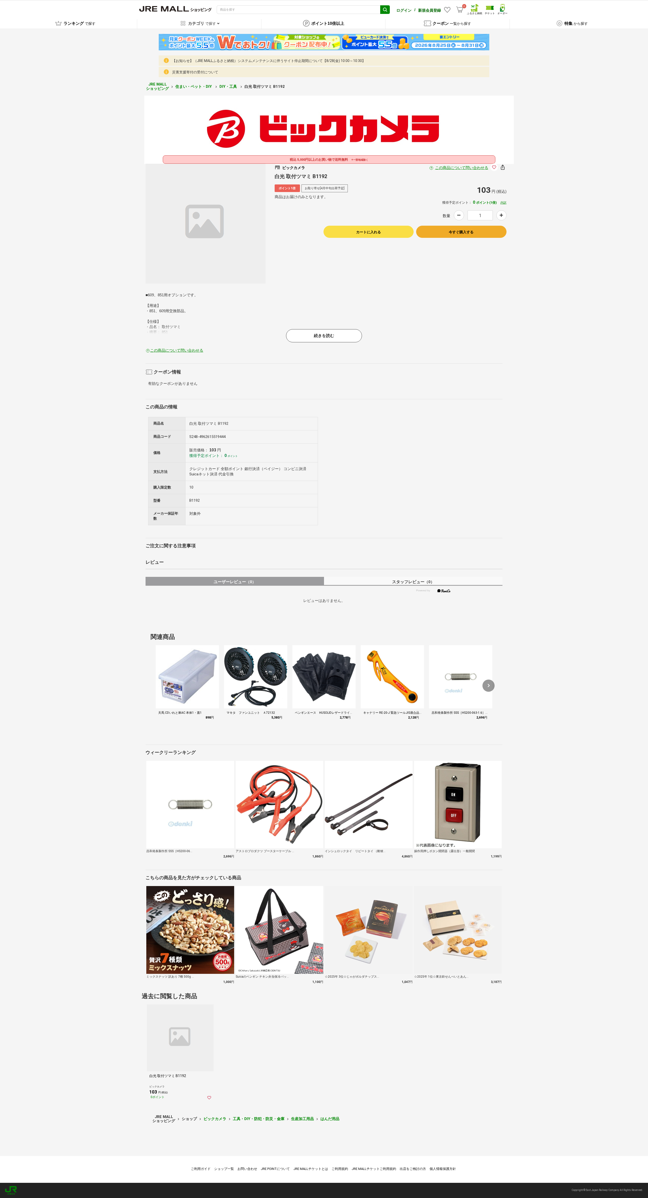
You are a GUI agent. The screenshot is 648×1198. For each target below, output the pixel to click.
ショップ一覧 (224, 1169)
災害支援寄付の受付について (195, 72)
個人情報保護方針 (443, 1169)
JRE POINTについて (275, 1169)
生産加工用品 (302, 1119)
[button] (488, 685)
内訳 (503, 202)
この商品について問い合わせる (461, 167)
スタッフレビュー (413, 581)
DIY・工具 (228, 86)
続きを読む (324, 335)
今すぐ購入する (461, 232)
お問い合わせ (247, 1169)
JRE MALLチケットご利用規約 (374, 1169)
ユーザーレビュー (235, 581)
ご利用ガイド (201, 1169)
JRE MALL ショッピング (157, 86)
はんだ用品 (329, 1119)
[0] (459, 9)
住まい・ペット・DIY (194, 86)
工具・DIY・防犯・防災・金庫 (259, 1119)
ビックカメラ (215, 1119)
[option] (206, 224)
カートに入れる (368, 232)
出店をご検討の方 (413, 1169)
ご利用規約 (340, 1169)
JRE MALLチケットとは (310, 1169)
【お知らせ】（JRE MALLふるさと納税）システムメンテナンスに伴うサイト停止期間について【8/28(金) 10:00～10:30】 (269, 61)
